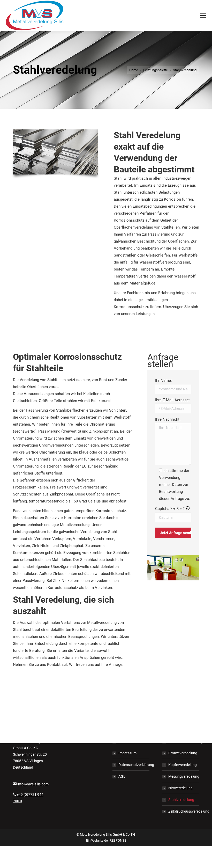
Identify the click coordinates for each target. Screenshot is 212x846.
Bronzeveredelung (182, 753)
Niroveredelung (180, 788)
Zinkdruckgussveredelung (188, 811)
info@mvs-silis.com (33, 784)
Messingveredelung (183, 776)
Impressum (127, 753)
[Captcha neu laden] (187, 509)
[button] (187, 509)
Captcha (162, 508)
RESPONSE (118, 840)
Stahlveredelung (181, 800)
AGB (122, 776)
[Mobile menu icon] (203, 15)
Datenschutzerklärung (136, 765)
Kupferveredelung (182, 765)
